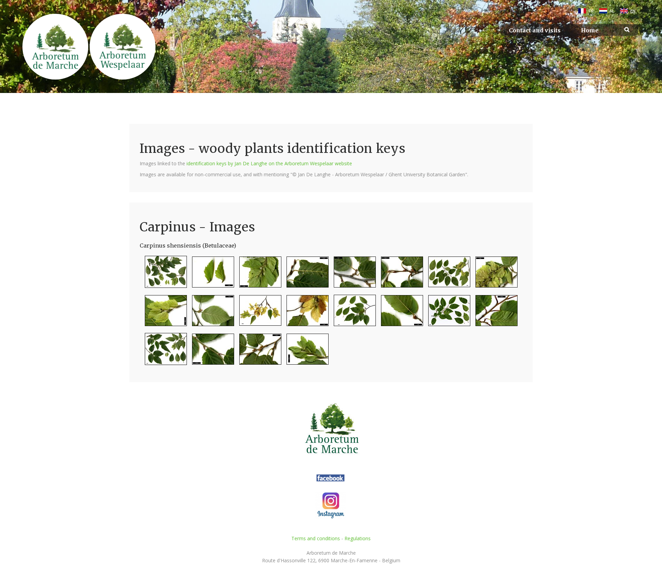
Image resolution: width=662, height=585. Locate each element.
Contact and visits (535, 30)
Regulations (357, 538)
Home (590, 30)
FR (591, 11)
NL (612, 11)
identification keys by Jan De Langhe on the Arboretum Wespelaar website (269, 163)
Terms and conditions (315, 538)
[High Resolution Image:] (163, 275)
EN (632, 11)
